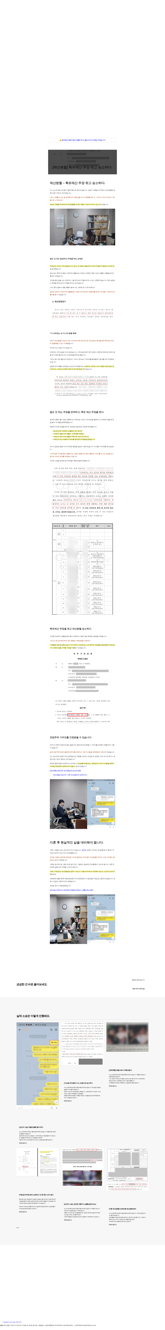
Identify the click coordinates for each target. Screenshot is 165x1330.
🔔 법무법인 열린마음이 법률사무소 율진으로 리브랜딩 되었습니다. (82, 140)
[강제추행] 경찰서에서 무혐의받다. (120, 1070)
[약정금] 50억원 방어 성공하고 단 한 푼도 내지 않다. (36, 1195)
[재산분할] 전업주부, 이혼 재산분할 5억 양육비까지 (70, 775)
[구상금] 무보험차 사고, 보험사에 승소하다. (78, 1083)
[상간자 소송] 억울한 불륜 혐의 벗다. (31, 1127)
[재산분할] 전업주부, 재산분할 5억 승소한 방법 (65, 770)
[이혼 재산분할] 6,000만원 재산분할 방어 (122, 1209)
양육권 (84, 850)
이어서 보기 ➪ (23, 1143)
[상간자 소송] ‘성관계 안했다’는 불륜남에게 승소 (80, 1204)
